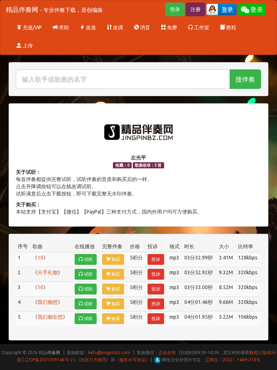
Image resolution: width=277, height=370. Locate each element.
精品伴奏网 (54, 9)
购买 (115, 259)
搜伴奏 (245, 79)
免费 (171, 27)
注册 (195, 9)
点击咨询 (167, 352)
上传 (27, 45)
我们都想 (48, 302)
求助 (63, 27)
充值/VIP (32, 27)
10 (40, 258)
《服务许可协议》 (132, 359)
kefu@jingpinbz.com (109, 352)
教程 (230, 27)
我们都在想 (50, 317)
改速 (90, 27)
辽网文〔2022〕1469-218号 (232, 359)
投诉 (155, 259)
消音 (144, 27)
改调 (117, 27)
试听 (88, 259)
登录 (175, 9)
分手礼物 (48, 272)
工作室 (201, 27)
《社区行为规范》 (93, 359)
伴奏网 (53, 352)
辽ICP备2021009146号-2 (49, 359)
